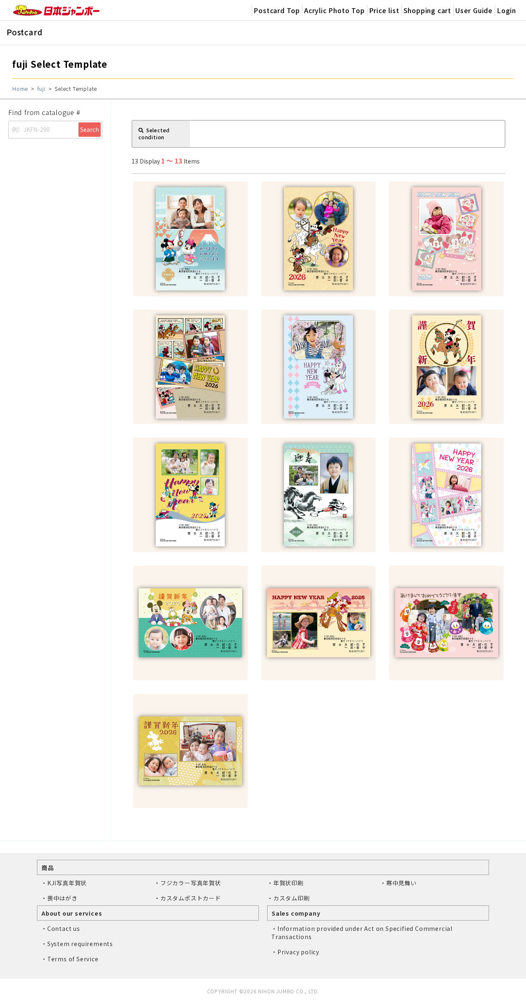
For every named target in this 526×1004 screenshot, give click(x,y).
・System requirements (77, 944)
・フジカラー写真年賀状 (187, 883)
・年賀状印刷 (285, 883)
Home (20, 88)
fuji (41, 88)
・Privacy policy (295, 952)
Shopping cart (427, 10)
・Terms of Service (70, 959)
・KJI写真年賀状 (64, 883)
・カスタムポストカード (187, 898)
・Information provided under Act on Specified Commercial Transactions (361, 932)
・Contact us (60, 928)
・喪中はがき (59, 898)
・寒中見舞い (398, 883)
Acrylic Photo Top (334, 10)
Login (506, 10)
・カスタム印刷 (288, 898)
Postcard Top (277, 10)
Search (89, 129)
